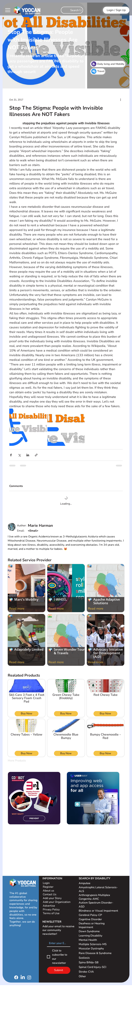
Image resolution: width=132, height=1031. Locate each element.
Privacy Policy (51, 907)
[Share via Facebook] (11, 455)
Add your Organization (56, 899)
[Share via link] (36, 455)
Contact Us (49, 892)
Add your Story (52, 895)
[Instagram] (29, 974)
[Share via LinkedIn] (27, 455)
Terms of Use (51, 910)
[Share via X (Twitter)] (19, 455)
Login (46, 880)
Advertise (49, 903)
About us (48, 888)
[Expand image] (27, 427)
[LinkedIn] (22, 974)
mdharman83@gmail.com (44, 528)
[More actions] (121, 100)
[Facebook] (16, 974)
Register (48, 884)
